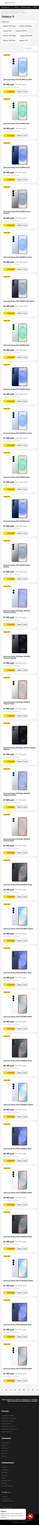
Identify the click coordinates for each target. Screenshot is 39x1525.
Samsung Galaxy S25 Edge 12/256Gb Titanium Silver (16, 703)
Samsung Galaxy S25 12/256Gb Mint (16, 345)
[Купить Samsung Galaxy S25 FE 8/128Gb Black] (19, 872)
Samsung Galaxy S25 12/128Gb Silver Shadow (16, 212)
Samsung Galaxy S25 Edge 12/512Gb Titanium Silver (16, 840)
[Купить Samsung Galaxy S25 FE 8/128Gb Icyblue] (19, 916)
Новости (4, 1453)
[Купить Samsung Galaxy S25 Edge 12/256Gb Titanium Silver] (19, 689)
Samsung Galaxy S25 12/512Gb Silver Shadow (16, 566)
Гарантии (4, 1475)
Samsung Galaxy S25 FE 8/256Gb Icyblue (18, 1105)
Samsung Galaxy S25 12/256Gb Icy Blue (17, 257)
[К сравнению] (31, 55)
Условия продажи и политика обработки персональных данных (19, 1521)
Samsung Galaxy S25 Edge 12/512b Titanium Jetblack (19, 748)
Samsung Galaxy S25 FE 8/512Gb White (17, 1369)
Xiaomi (35, 7)
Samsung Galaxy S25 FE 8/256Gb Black (17, 1061)
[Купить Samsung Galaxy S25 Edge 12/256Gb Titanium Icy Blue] (19, 598)
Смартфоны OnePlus (8, 1426)
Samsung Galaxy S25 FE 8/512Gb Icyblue (18, 1281)
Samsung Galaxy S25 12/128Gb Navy (16, 167)
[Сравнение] (25, 3)
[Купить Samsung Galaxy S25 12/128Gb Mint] (19, 111)
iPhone (16, 7)
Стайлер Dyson (6, 1423)
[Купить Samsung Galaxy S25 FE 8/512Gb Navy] (19, 1312)
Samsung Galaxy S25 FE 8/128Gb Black (17, 885)
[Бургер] (3, 3)
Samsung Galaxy (26, 7)
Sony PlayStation (7, 1431)
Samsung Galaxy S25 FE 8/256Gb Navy (17, 1149)
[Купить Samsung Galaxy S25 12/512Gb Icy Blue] (19, 420)
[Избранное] (29, 3)
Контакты (4, 1445)
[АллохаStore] (12, 3)
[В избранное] (34, 55)
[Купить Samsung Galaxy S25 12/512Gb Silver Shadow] (19, 552)
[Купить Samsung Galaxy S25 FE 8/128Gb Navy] (19, 960)
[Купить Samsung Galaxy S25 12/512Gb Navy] (19, 508)
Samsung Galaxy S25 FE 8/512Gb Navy (17, 1325)
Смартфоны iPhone (8, 1415)
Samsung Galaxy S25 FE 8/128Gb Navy (17, 973)
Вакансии (5, 1451)
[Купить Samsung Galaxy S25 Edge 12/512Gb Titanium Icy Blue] (19, 781)
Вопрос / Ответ (6, 1480)
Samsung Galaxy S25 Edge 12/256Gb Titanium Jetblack (16, 657)
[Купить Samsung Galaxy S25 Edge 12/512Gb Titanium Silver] (19, 826)
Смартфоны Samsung (8, 1418)
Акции (3, 1478)
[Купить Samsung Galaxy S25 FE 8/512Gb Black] (19, 1224)
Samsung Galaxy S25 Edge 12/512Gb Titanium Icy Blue (16, 794)
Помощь (4, 1483)
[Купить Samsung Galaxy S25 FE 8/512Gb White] (19, 1356)
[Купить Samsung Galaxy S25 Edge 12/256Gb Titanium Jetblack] (19, 644)
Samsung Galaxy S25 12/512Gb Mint (16, 477)
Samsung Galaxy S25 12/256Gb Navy (16, 389)
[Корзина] (36, 3)
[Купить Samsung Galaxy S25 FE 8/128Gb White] (19, 1004)
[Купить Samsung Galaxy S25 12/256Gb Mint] (19, 332)
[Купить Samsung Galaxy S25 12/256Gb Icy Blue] (19, 244)
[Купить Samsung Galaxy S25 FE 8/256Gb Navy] (19, 1136)
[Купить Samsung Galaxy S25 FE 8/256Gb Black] (19, 1048)
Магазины (5, 1448)
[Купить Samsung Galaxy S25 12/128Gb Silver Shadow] (19, 199)
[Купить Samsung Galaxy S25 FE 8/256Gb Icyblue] (19, 1092)
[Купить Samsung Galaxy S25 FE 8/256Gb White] (19, 1180)
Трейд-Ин (4, 1467)
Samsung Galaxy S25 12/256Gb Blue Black (18, 301)
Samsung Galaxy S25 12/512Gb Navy (16, 521)
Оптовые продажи (7, 1486)
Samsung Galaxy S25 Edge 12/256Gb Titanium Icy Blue (16, 611)
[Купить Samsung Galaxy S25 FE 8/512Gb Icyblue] (19, 1268)
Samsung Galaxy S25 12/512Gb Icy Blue (17, 433)
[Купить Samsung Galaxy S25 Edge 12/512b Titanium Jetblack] (19, 735)
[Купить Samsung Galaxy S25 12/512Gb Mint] (19, 464)
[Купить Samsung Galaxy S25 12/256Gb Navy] (19, 376)
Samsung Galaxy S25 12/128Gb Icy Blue (17, 79)
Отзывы (4, 1456)
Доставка (4, 1472)
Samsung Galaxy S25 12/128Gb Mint (16, 123)
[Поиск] (33, 3)
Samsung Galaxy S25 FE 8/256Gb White (17, 1193)
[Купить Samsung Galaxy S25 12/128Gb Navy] (19, 155)
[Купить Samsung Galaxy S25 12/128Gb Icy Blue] (19, 67)
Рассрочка (5, 1470)
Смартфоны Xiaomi (8, 1421)
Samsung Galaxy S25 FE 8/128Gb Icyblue (18, 929)
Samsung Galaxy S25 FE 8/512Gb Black (17, 1237)
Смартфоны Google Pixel (9, 1429)
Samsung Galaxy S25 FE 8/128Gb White (17, 1017)
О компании (5, 1442)
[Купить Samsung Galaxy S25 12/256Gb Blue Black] (19, 288)
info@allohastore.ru (7, 1501)
